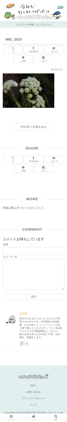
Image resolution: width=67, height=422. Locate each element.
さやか (23, 313)
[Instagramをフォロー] (21, 343)
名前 (5, 244)
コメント (10, 256)
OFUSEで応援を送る (33, 126)
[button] (44, 59)
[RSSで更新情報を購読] (26, 343)
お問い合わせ (33, 392)
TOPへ (33, 385)
